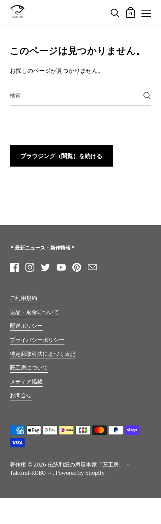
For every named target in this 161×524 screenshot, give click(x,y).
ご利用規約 (23, 298)
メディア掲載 (26, 381)
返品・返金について (34, 312)
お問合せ (21, 395)
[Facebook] (14, 267)
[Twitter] (45, 267)
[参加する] (147, 96)
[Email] (92, 267)
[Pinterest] (76, 267)
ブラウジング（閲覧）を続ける (61, 156)
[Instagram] (30, 267)
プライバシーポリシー (37, 340)
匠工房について (29, 367)
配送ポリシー (26, 325)
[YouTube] (61, 267)
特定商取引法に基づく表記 (42, 354)
